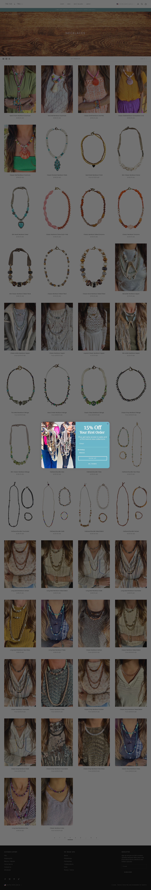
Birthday (81, 449)
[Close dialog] (108, 424)
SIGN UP (92, 458)
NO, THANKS (92, 463)
